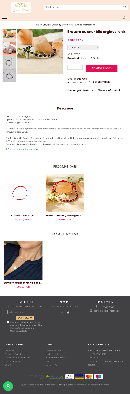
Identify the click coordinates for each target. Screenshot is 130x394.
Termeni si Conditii (13, 354)
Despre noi (10, 350)
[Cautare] (125, 7)
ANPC (49, 361)
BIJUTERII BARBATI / (52, 24)
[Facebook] (62, 312)
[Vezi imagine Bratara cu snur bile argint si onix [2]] (9, 62)
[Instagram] (68, 312)
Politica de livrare (13, 361)
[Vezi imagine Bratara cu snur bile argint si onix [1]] (9, 49)
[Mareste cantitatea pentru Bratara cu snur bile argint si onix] (80, 67)
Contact (8, 364)
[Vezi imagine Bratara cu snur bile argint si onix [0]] (9, 35)
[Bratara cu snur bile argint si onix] (40, 51)
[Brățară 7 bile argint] (23, 193)
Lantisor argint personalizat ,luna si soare (23, 282)
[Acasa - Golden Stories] (21, 7)
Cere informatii (110, 90)
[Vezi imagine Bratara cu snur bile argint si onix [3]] (9, 75)
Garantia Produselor (55, 357)
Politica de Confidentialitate (22, 329)
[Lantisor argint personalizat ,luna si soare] (23, 260)
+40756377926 (107, 306)
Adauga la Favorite (81, 90)
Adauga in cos (102, 68)
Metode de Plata (54, 350)
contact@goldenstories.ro (107, 310)
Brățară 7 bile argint (23, 215)
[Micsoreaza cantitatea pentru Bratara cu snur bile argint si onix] (69, 67)
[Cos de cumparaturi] (124, 17)
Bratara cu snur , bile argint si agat (65, 215)
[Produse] (5, 18)
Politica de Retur (54, 354)
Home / (38, 24)
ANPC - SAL (51, 364)
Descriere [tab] (65, 108)
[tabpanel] (40, 51)
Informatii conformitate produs (22, 149)
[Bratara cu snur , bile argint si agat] (65, 193)
